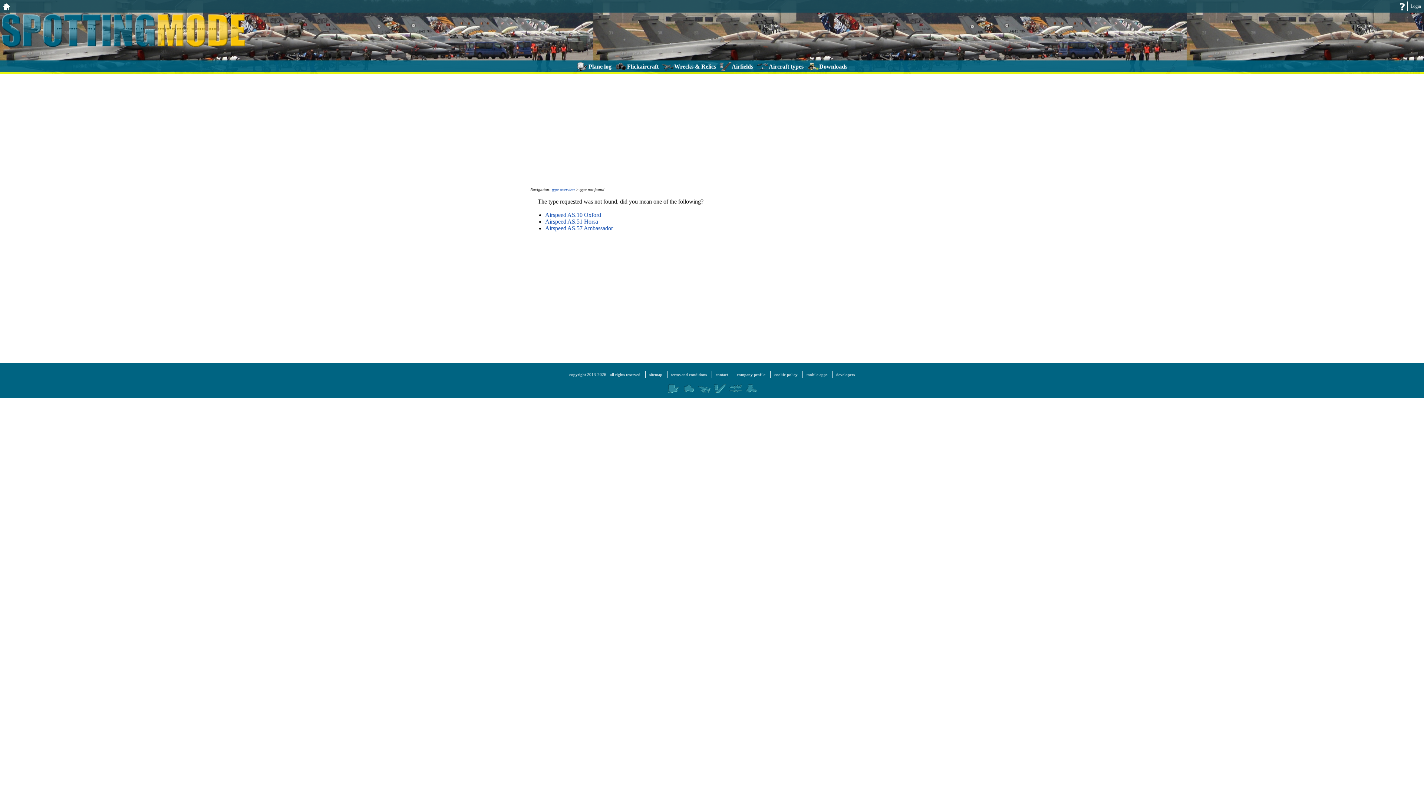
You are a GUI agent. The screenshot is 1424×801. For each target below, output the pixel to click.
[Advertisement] (712, 130)
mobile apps (817, 374)
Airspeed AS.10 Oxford (573, 215)
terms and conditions (689, 374)
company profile (751, 374)
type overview (563, 189)
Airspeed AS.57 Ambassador (579, 228)
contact (722, 374)
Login (1416, 6)
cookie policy (786, 374)
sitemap (655, 374)
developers (845, 374)
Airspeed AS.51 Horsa (571, 221)
